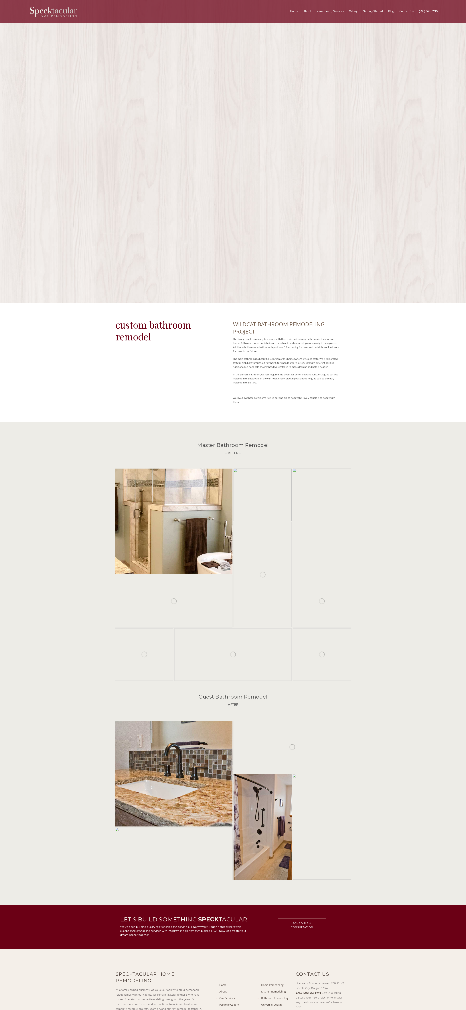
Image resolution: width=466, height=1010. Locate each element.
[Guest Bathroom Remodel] (292, 747)
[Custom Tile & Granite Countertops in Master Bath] (233, 654)
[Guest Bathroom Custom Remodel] (321, 827)
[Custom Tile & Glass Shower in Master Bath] (321, 654)
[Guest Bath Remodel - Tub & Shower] (262, 827)
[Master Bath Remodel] (174, 521)
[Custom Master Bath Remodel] (321, 521)
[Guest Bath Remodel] (174, 773)
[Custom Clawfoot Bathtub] (321, 601)
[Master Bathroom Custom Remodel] (262, 574)
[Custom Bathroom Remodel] (262, 494)
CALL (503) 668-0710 (308, 993)
